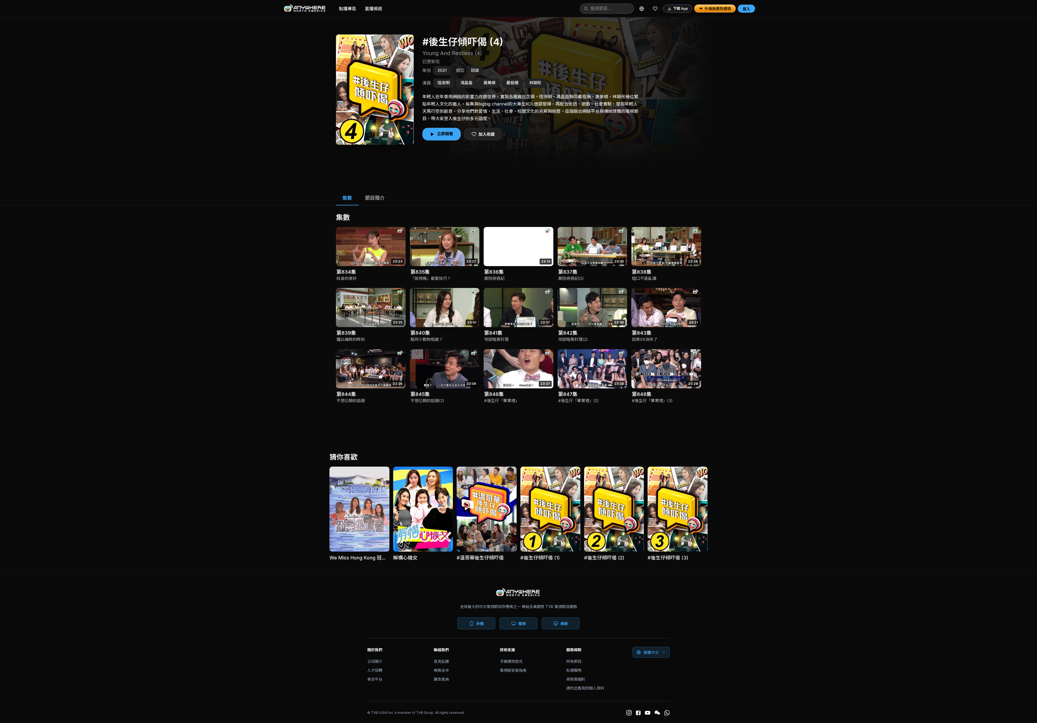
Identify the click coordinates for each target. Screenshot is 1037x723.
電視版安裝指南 (513, 670)
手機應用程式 (511, 661)
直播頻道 (373, 8)
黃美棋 (489, 82)
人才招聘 (374, 670)
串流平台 (374, 679)
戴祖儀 (512, 82)
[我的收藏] (655, 8)
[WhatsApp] (667, 712)
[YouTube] (647, 712)
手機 (480, 623)
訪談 (475, 70)
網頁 (564, 623)
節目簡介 (375, 198)
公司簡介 (374, 661)
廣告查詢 (441, 679)
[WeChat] (657, 712)
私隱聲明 (573, 670)
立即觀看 (445, 134)
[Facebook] (638, 713)
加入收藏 (487, 134)
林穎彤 (535, 82)
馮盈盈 (466, 82)
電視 (522, 623)
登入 (746, 8)
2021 (442, 70)
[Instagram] (629, 712)
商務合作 (441, 670)
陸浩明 (443, 82)
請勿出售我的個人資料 (585, 688)
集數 (347, 198)
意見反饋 (441, 661)
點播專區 (347, 8)
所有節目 (573, 661)
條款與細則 (575, 679)
